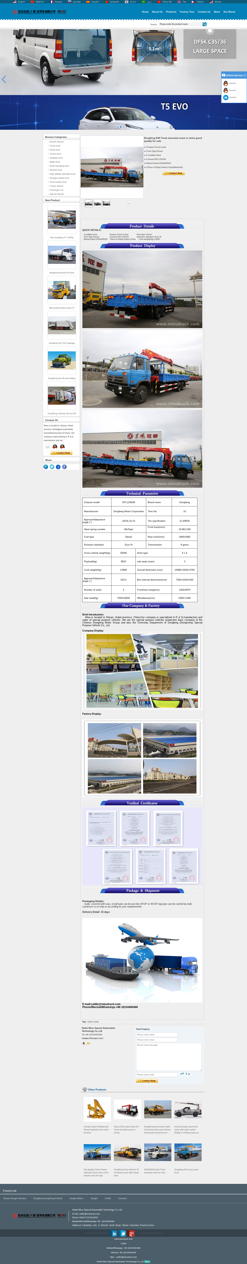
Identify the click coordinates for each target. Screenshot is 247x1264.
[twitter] (52, 467)
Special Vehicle (57, 194)
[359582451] (84, 1043)
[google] (58, 467)
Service (232, 83)
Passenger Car (57, 190)
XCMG (108, 1198)
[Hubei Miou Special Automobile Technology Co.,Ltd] (39, 16)
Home (145, 11)
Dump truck (55, 150)
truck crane (93, 1022)
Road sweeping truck (59, 166)
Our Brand (229, 11)
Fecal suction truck (58, 182)
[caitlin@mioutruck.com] (88, 1043)
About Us (157, 11)
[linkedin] (46, 467)
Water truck (55, 162)
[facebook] (64, 467)
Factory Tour (187, 11)
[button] (118, 127)
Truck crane (55, 146)
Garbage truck (56, 158)
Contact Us (204, 11)
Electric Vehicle (57, 142)
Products (171, 11)
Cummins (122, 1198)
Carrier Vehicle (56, 186)
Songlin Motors (76, 1198)
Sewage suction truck (59, 178)
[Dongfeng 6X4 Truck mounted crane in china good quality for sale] (111, 167)
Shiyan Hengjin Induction (14, 1198)
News (217, 11)
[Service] (47, 446)
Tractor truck (55, 154)
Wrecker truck (56, 170)
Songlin (94, 1198)
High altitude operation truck (62, 174)
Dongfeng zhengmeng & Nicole (48, 1198)
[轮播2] (123, 129)
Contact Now (61, 453)
